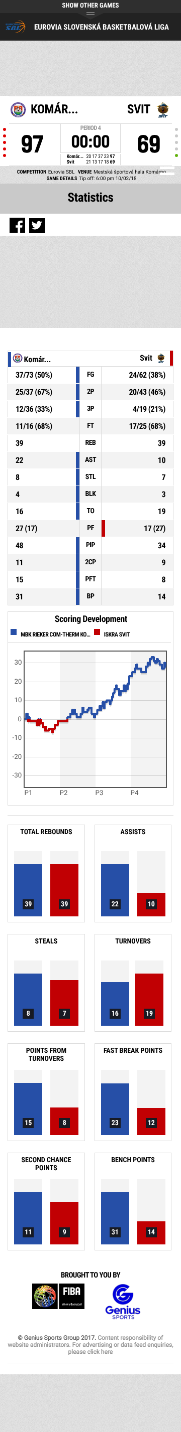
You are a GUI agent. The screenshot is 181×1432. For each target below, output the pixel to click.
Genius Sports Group (123, 1302)
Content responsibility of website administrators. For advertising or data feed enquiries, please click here (90, 1344)
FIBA (58, 1302)
